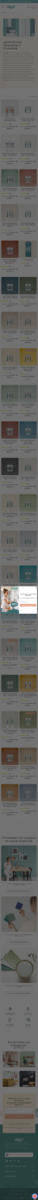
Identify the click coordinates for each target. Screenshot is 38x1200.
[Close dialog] (36, 587)
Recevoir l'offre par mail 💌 (28, 605)
